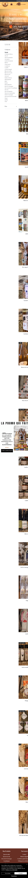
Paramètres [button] (14, 876)
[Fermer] (26, 865)
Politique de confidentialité (11, 870)
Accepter (21, 873)
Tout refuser (7, 873)
